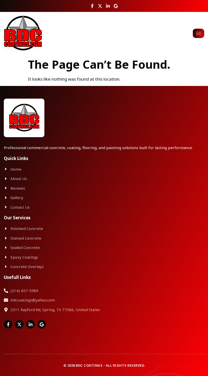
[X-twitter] (100, 6)
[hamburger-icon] (198, 33)
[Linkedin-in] (108, 6)
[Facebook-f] (92, 6)
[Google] (116, 6)
